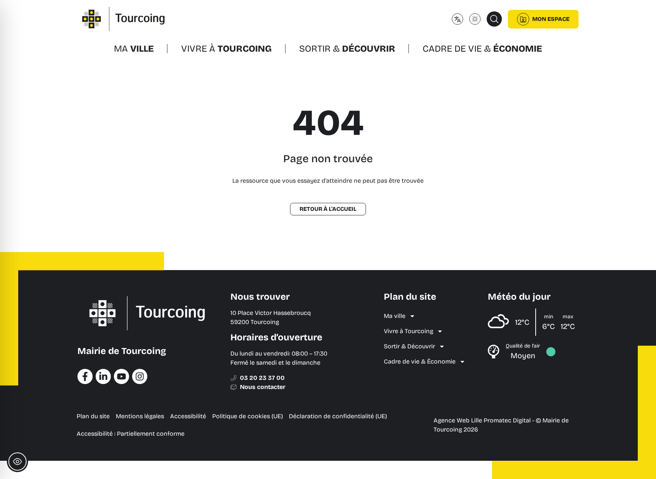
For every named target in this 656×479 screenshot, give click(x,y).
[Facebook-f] (85, 376)
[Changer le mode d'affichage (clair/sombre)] (475, 19)
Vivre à (226, 48)
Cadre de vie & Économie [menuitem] (420, 361)
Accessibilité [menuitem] (188, 416)
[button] (494, 19)
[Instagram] (139, 376)
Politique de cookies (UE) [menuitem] (247, 416)
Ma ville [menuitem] (394, 315)
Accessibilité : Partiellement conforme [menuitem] (130, 433)
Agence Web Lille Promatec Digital (482, 420)
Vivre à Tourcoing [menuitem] (408, 331)
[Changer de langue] (457, 19)
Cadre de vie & (482, 48)
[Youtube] (121, 376)
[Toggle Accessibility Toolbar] (17, 461)
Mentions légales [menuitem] (140, 416)
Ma (134, 48)
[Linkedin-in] (103, 376)
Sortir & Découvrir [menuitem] (409, 346)
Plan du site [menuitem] (93, 416)
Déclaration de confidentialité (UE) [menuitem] (338, 416)
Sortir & (347, 48)
